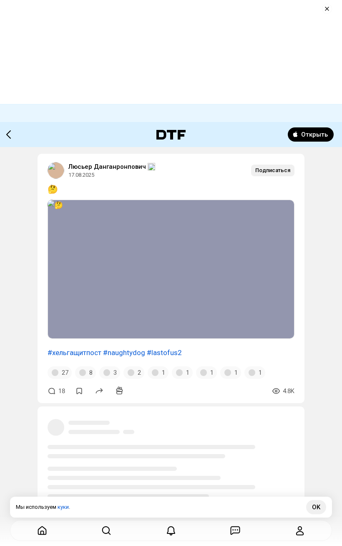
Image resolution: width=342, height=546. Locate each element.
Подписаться (272, 170)
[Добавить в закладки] (79, 391)
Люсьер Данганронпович (107, 166)
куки (63, 507)
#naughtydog (124, 352)
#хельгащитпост (74, 352)
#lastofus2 (164, 352)
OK (316, 507)
